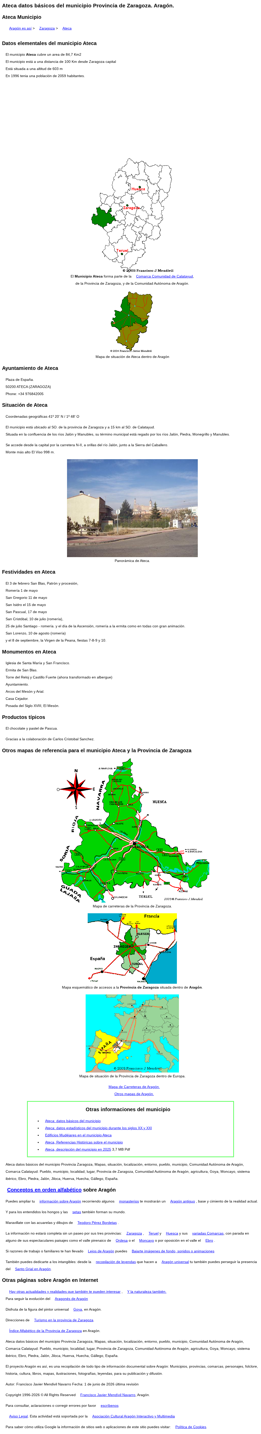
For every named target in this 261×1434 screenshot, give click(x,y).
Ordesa (122, 1240)
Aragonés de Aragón (71, 1299)
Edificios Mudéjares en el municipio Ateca (78, 1135)
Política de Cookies (190, 1427)
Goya (77, 1309)
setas (76, 1212)
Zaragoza (47, 28)
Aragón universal (175, 1262)
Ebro (209, 1240)
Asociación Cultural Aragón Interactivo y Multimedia (133, 1416)
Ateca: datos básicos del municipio (73, 1121)
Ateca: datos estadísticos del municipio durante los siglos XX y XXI (98, 1128)
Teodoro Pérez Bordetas (97, 1223)
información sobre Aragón (60, 1201)
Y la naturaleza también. (146, 1292)
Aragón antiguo (182, 1201)
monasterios (129, 1201)
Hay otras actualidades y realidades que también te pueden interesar (65, 1292)
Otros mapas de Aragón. (134, 1094)
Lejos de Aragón (101, 1251)
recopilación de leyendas (116, 1262)
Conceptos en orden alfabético (44, 1190)
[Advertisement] (130, 118)
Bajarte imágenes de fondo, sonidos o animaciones (173, 1251)
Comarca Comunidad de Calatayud (164, 276)
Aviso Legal (18, 1416)
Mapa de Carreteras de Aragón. (134, 1087)
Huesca (172, 1233)
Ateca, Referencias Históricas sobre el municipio (84, 1142)
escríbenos (110, 1405)
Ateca (67, 28)
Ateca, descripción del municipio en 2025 (78, 1149)
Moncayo (146, 1240)
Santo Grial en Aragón (33, 1269)
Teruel (154, 1233)
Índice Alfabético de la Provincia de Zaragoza (45, 1331)
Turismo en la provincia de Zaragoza (63, 1320)
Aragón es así (20, 28)
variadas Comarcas (208, 1233)
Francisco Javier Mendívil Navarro (107, 1395)
